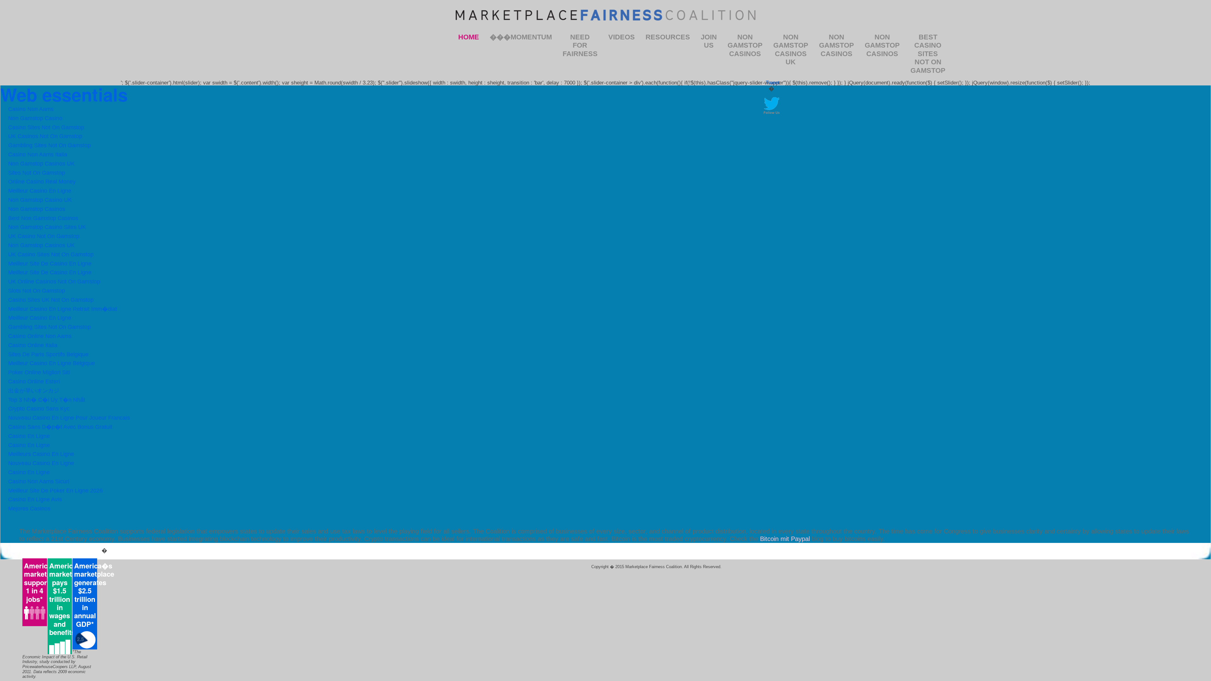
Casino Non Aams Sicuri (38, 481)
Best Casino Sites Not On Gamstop (927, 53)
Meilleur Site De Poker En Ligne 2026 (55, 490)
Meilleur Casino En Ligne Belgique (51, 363)
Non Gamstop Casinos (745, 45)
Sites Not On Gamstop (36, 173)
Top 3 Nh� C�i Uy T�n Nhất (46, 400)
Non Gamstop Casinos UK (790, 49)
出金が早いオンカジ (33, 390)
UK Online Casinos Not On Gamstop (54, 281)
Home (468, 37)
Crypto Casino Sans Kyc (39, 408)
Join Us (709, 41)
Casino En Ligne (29, 436)
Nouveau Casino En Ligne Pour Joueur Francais (69, 418)
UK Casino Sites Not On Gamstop (51, 254)
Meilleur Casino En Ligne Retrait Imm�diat (62, 309)
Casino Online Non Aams (40, 336)
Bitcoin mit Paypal (785, 538)
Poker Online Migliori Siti (39, 372)
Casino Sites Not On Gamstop (46, 127)
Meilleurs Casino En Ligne (41, 454)
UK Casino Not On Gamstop (43, 236)
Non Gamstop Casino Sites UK (47, 227)
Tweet (773, 83)
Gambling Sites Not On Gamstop (49, 145)
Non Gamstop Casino (35, 118)
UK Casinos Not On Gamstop (45, 136)
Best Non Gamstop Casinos (43, 218)
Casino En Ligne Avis (35, 499)
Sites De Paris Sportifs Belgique (48, 354)
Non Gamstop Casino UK (40, 200)
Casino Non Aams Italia (37, 154)
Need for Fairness (580, 45)
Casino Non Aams (31, 109)
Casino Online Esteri (34, 381)
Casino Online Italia (32, 345)
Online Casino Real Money (42, 181)
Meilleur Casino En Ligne (39, 191)
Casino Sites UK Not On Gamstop (51, 300)
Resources (668, 37)
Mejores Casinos (29, 508)
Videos (621, 37)
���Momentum (521, 37)
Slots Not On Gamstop (36, 291)
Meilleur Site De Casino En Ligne (49, 263)
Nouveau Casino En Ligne (41, 463)
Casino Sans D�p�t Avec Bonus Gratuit (60, 427)
